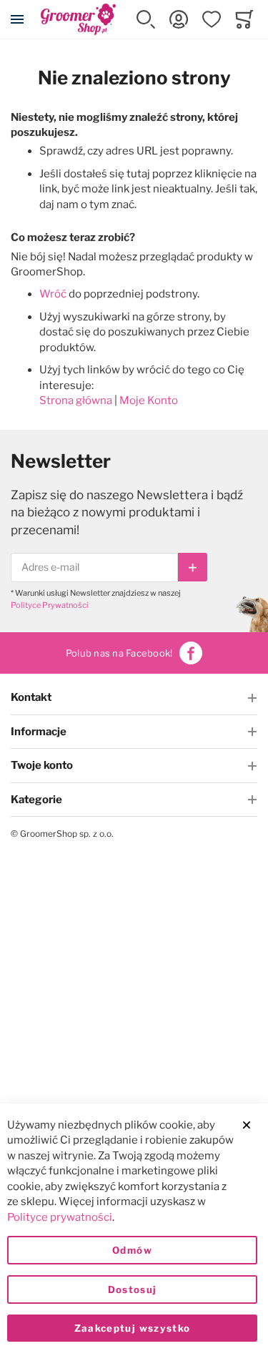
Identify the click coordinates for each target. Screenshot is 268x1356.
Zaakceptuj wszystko (132, 1328)
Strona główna (75, 400)
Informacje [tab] (38, 731)
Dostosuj (132, 1289)
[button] (145, 19)
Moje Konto (148, 400)
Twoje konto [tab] (42, 765)
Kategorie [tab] (36, 799)
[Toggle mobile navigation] (17, 19)
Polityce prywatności (59, 1217)
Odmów (132, 1250)
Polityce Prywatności (50, 605)
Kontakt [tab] (31, 697)
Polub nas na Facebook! (119, 653)
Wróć (52, 294)
